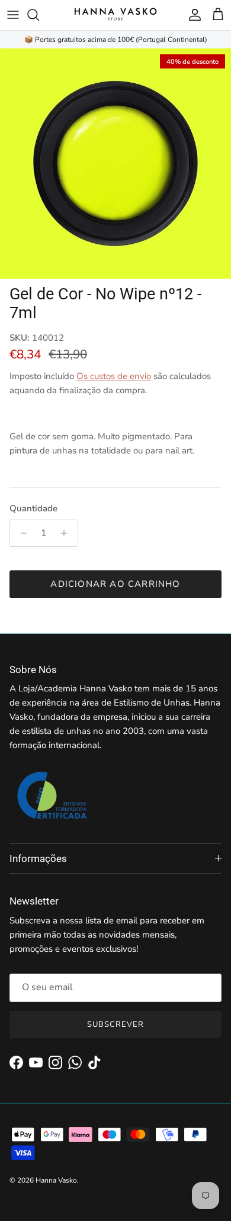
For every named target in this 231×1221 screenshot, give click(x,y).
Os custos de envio (113, 376)
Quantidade (33, 508)
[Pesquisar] (39, 15)
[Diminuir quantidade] (20, 533)
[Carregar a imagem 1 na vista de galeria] (115, 163)
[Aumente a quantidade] (67, 533)
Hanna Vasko (56, 1180)
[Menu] (13, 15)
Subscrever (115, 1024)
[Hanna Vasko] (115, 15)
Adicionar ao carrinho (115, 584)
